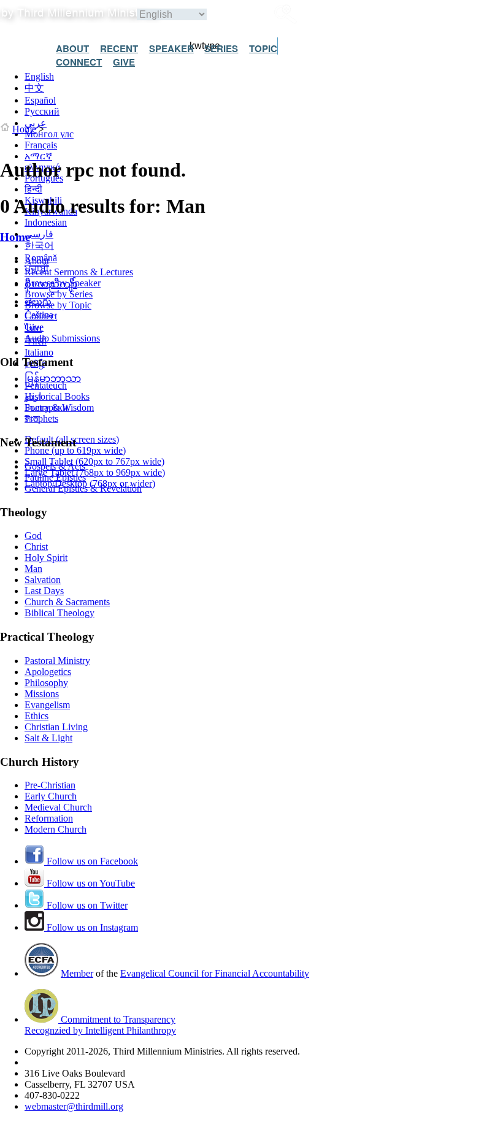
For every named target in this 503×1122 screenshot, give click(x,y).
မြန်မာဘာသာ (53, 378)
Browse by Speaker (63, 283)
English (39, 76)
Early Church (51, 796)
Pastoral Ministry (57, 660)
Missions (42, 694)
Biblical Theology (59, 613)
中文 (34, 88)
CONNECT (79, 62)
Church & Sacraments (67, 602)
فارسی (39, 234)
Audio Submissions (62, 338)
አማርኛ (38, 156)
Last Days (44, 591)
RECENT (119, 48)
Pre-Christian (50, 785)
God (33, 535)
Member (77, 973)
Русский (42, 111)
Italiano (39, 352)
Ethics (36, 716)
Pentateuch (46, 385)
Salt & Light (48, 738)
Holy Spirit (46, 557)
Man (33, 568)
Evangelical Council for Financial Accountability (214, 973)
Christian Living (56, 727)
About (37, 261)
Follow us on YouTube (89, 883)
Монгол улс (49, 134)
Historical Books (57, 396)
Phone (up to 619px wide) (75, 450)
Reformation (49, 818)
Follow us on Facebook (91, 861)
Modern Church (55, 829)
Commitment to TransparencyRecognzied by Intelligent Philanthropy (100, 1025)
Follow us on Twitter (86, 905)
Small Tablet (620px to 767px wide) (94, 461)
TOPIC (263, 48)
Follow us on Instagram (91, 927)
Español (40, 100)
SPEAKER (171, 48)
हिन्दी (33, 189)
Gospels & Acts (55, 466)
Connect (41, 316)
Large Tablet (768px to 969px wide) (95, 472)
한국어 (39, 245)
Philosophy (46, 682)
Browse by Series (59, 294)
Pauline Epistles (55, 477)
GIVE (124, 62)
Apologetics (48, 671)
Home (24, 129)
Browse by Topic (58, 305)
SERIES (221, 48)
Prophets (41, 418)
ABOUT (72, 48)
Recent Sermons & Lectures (79, 272)
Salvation (43, 579)
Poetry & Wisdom (59, 407)
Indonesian (46, 222)
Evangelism (47, 705)
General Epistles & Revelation (83, 488)
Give (34, 327)
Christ (36, 546)
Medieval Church (58, 807)
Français (41, 145)
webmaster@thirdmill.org (74, 1106)
